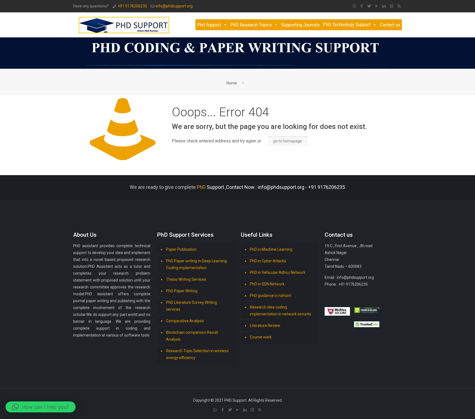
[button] (40, 406)
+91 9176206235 (132, 6)
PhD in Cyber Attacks (268, 261)
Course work (261, 337)
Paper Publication (181, 249)
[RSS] (399, 6)
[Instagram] (391, 6)
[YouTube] (377, 6)
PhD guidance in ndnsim (270, 295)
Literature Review (265, 325)
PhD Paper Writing (181, 291)
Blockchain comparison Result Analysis (192, 335)
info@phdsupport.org (174, 6)
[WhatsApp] (354, 6)
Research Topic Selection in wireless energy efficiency (197, 354)
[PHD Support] (124, 24)
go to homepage (287, 141)
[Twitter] (369, 6)
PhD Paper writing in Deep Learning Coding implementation (196, 264)
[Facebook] (362, 6)
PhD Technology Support (347, 24)
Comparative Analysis (185, 321)
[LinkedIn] (384, 6)
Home (232, 83)
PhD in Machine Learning (271, 249)
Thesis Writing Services (186, 279)
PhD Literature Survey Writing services (191, 306)
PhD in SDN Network (267, 284)
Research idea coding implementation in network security (280, 310)
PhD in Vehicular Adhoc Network (277, 272)
